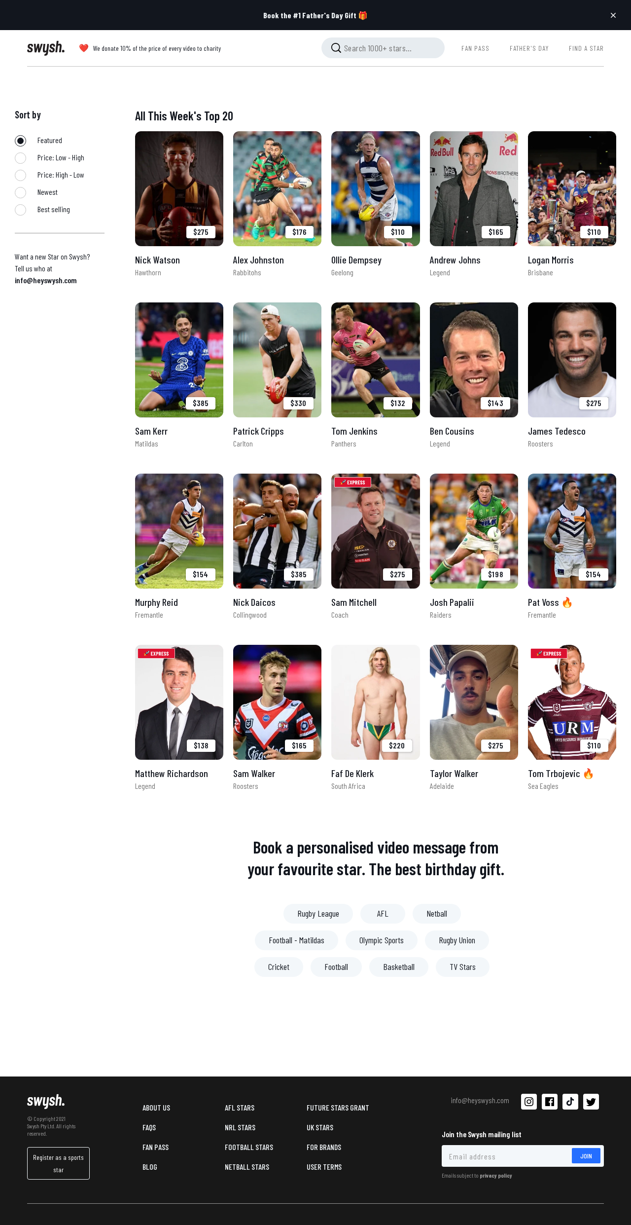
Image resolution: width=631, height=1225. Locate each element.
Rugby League (318, 913)
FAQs (149, 1127)
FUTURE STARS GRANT (338, 1107)
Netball (436, 913)
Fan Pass (155, 1146)
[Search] (336, 47)
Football (336, 966)
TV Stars (463, 966)
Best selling (53, 209)
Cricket (278, 966)
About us (156, 1107)
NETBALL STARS (247, 1166)
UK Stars (320, 1127)
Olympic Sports (381, 939)
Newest (47, 191)
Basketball (399, 966)
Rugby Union (457, 939)
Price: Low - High (60, 157)
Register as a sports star (58, 1163)
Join (586, 1155)
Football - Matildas (296, 939)
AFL (382, 913)
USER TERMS (324, 1166)
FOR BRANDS (324, 1146)
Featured (49, 140)
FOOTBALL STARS (249, 1146)
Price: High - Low (60, 174)
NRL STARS (240, 1127)
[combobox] (383, 47)
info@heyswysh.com (46, 280)
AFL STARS (239, 1107)
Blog (149, 1166)
